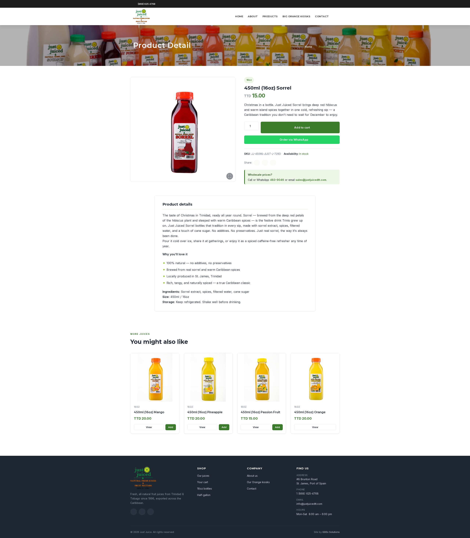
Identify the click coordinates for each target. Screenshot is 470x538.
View (149, 427)
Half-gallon (203, 495)
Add (170, 427)
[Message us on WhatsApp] (330, 3)
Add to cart (302, 127)
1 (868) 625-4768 (308, 493)
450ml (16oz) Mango (149, 412)
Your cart (202, 482)
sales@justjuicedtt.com (311, 179)
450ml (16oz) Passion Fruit (260, 412)
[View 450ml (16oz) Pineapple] (208, 377)
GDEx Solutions (331, 531)
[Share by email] (273, 163)
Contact (322, 16)
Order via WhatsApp (294, 139)
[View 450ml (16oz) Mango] (155, 377)
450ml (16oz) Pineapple (205, 412)
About (253, 16)
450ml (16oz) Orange (310, 412)
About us (252, 475)
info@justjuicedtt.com (309, 503)
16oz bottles (204, 488)
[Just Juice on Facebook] (133, 511)
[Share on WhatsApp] (265, 163)
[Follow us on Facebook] (335, 3)
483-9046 (277, 179)
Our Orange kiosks (258, 482)
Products (270, 16)
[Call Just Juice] (150, 511)
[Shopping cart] (334, 16)
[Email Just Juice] (142, 511)
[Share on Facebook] (257, 163)
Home (239, 16)
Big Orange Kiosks (296, 16)
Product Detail (328, 46)
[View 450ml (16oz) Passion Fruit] (261, 377)
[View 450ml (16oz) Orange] (315, 377)
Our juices (203, 475)
